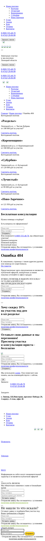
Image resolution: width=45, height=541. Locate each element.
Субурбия (15, 15)
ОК (3, 380)
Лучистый (15, 11)
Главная (4, 113)
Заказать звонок (8, 40)
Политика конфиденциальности (14, 405)
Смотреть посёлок (9, 133)
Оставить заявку (8, 498)
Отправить (6, 233)
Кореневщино (17, 13)
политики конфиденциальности (14, 249)
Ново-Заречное (17, 17)
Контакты (10, 29)
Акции (9, 22)
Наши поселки (12, 6)
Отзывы (9, 26)
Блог (8, 24)
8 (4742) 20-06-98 (8, 35)
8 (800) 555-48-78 (8, 33)
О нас (8, 20)
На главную (6, 266)
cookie (17, 373)
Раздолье (14, 8)
